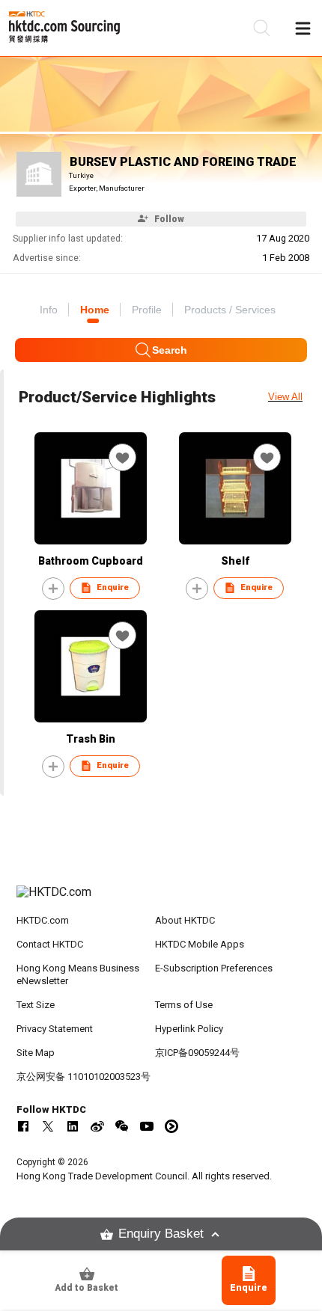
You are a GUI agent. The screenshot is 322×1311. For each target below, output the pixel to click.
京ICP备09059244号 (197, 1052)
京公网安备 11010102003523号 (83, 1076)
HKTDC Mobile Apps (199, 944)
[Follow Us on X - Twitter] (48, 1126)
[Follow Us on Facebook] (23, 1126)
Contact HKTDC (49, 944)
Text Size (35, 1004)
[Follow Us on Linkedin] (72, 1126)
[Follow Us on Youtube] (147, 1126)
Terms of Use (184, 1004)
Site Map (35, 1052)
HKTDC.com (42, 920)
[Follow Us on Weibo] (97, 1126)
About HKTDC (185, 920)
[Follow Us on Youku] (171, 1126)
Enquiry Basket (161, 1233)
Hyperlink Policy (189, 1028)
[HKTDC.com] (161, 899)
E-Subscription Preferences (214, 968)
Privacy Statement (54, 1028)
